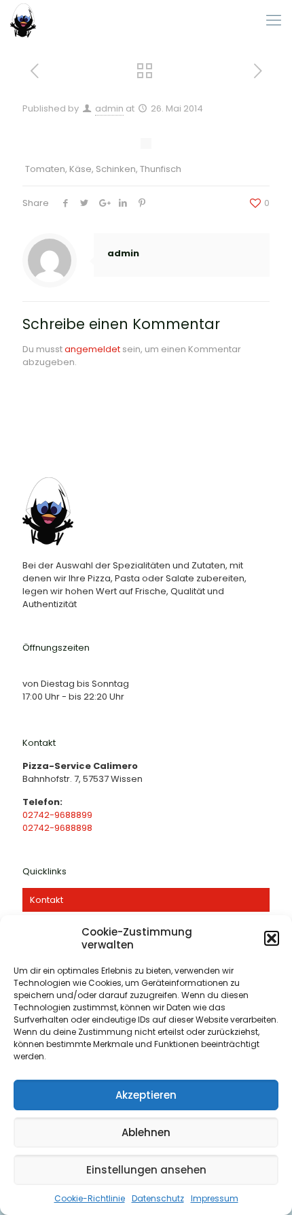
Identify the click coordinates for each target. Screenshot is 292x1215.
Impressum (214, 1198)
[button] (271, 938)
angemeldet (92, 349)
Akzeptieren (146, 1095)
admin (109, 108)
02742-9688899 (57, 814)
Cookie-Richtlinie (89, 1198)
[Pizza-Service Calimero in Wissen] (23, 20)
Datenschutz (158, 1198)
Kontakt (46, 899)
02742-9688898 (57, 827)
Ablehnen (146, 1132)
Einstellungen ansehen (146, 1170)
